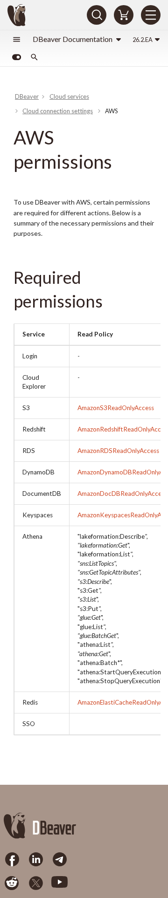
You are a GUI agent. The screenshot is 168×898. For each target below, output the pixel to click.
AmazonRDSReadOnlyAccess (118, 450)
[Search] (96, 15)
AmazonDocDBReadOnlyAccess (122, 493)
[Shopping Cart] (123, 15)
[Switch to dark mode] (16, 57)
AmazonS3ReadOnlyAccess (115, 407)
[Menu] (151, 15)
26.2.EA (143, 39)
